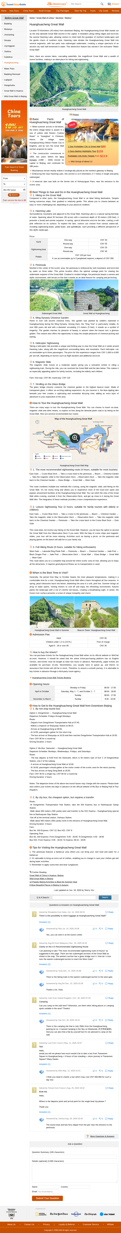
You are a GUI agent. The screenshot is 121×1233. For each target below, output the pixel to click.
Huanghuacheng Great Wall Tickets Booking (51, 678)
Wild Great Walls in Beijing (41, 879)
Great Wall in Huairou (13, 91)
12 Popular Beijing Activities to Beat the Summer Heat (53, 882)
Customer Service (91, 1224)
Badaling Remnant (12, 74)
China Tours (28, 11)
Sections (59, 18)
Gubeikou (8, 57)
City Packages (62, 11)
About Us (11, 1224)
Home (3, 11)
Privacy (46, 1224)
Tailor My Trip (80, 11)
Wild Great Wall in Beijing (15, 96)
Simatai (7, 40)
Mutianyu (8, 29)
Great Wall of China (45, 18)
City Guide (103, 11)
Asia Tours (14, 11)
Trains (93, 11)
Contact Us (29, 1224)
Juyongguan (9, 46)
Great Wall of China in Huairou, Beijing (46, 875)
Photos (76, 115)
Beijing (68, 18)
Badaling (8, 24)
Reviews (115, 11)
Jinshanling (9, 35)
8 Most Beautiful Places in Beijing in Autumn (49, 885)
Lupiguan (8, 80)
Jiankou (7, 51)
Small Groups (45, 11)
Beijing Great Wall (14, 18)
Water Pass (9, 69)
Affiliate (110, 1224)
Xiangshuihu (9, 85)
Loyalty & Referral (67, 1224)
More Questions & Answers (102, 1136)
